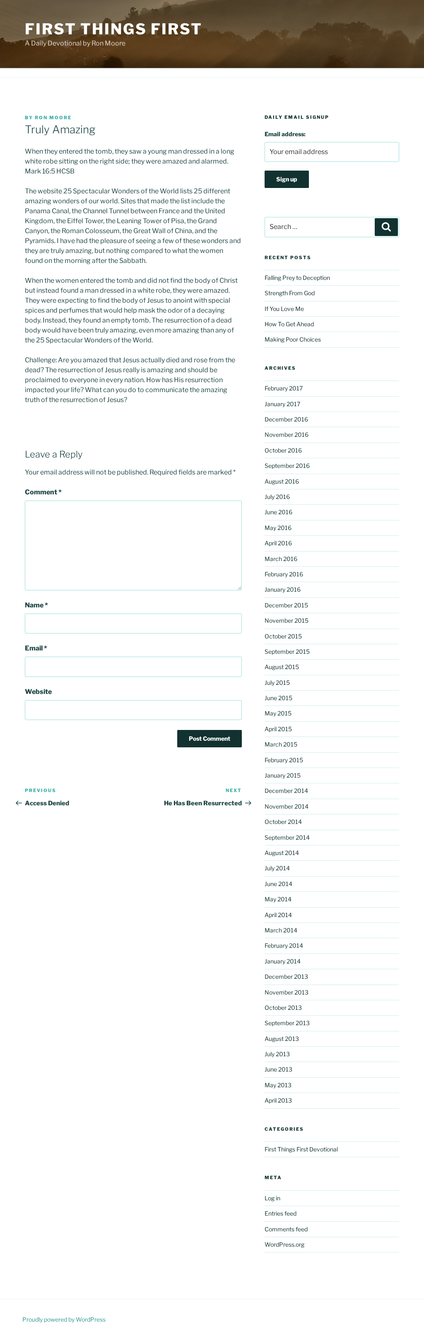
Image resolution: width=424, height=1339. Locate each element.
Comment (43, 492)
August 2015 (282, 666)
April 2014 (278, 914)
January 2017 (282, 403)
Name (36, 605)
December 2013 (286, 976)
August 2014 (282, 852)
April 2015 (278, 728)
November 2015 (286, 620)
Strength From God (290, 292)
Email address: (285, 133)
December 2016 (286, 419)
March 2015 (281, 744)
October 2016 (283, 450)
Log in (272, 1198)
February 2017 (284, 388)
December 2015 (286, 605)
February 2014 (284, 945)
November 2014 (286, 806)
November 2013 (286, 992)
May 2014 (278, 899)
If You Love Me (284, 308)
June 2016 (278, 511)
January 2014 (283, 961)
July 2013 (277, 1053)
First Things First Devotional (301, 1149)
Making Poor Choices (293, 339)
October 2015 (283, 636)
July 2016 (277, 496)
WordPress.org (284, 1244)
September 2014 (287, 837)
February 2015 (284, 759)
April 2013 (278, 1100)
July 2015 (277, 682)
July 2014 (277, 868)
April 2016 (278, 543)
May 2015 (278, 713)
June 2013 (278, 1069)
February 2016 (284, 574)
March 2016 (281, 558)
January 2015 (283, 775)
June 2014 (278, 883)
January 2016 (283, 589)
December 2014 (286, 790)
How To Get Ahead (289, 324)
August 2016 (282, 481)
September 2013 (287, 1022)
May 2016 (278, 527)
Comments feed (286, 1229)
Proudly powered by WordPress (64, 1319)
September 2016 (287, 465)
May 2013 (278, 1085)
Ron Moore (53, 117)
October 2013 (283, 1007)
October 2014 (283, 821)
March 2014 (281, 930)
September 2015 (287, 651)
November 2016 (286, 434)
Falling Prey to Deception (297, 277)
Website (38, 692)
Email (36, 648)
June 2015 (278, 697)
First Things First (113, 29)
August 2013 (282, 1038)
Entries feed (280, 1213)
